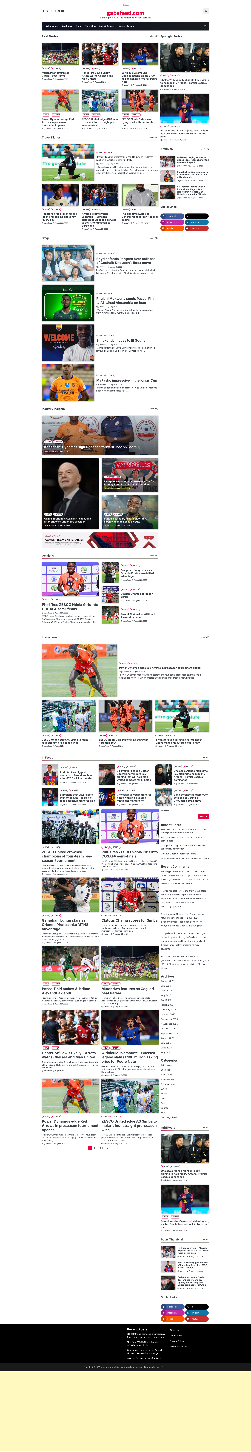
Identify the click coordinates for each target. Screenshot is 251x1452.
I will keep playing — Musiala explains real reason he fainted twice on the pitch (193, 160)
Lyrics (164, 1088)
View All (153, 36)
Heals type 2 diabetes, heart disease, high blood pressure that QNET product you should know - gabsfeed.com (185, 875)
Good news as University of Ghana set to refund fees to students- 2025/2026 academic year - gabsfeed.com (182, 918)
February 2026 (168, 1009)
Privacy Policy (177, 1341)
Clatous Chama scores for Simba (137, 595)
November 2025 (169, 1023)
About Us (174, 1330)
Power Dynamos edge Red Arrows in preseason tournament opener (58, 122)
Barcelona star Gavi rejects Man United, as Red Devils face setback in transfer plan (184, 133)
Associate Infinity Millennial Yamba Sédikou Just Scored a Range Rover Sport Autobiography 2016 (183, 902)
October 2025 (168, 1028)
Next (108, 1148)
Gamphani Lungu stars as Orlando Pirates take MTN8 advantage (137, 573)
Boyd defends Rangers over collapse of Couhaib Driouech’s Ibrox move (126, 261)
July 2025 (166, 1042)
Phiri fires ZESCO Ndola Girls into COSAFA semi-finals (70, 607)
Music (164, 1093)
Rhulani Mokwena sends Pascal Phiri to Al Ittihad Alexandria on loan (126, 300)
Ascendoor (138, 1367)
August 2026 (167, 981)
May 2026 (166, 995)
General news (126, 26)
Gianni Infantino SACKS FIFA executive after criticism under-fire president (67, 520)
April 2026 (166, 1000)
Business (67, 26)
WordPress (162, 1367)
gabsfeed (48, 79)
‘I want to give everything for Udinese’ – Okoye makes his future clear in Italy (124, 159)
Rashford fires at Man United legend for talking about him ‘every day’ (59, 216)
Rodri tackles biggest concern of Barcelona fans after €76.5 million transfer (192, 174)
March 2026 (167, 1004)
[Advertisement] (78, 1411)
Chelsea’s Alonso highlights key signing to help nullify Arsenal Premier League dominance (184, 83)
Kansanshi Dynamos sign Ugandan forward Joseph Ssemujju (93, 447)
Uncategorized (113, 477)
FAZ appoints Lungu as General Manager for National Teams (140, 216)
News (46, 69)
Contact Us (176, 1335)
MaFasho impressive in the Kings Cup (126, 380)
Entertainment (107, 26)
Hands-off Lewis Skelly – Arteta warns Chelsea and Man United (97, 75)
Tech (78, 26)
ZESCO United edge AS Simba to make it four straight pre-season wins (100, 122)
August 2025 (167, 1038)
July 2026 (166, 985)
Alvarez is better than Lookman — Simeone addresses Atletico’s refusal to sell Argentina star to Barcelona (99, 219)
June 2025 (166, 1047)
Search (165, 810)
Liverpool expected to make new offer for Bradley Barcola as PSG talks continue (129, 483)
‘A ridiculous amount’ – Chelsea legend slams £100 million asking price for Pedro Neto (139, 77)
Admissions (52, 26)
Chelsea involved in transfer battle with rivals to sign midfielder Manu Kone (134, 797)
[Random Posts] (205, 26)
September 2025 (170, 1033)
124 (101, 1148)
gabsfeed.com (125, 12)
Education (90, 26)
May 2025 (166, 1052)
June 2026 (166, 990)
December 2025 (169, 1019)
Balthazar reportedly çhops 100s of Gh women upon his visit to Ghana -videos (185, 964)
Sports (56, 69)
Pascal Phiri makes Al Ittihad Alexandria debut (138, 616)
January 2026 (168, 1014)
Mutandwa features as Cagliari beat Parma (55, 74)
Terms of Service (178, 1346)
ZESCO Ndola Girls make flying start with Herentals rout (137, 122)
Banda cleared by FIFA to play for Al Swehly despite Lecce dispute (125, 520)
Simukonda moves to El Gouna (121, 340)
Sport (96, 69)
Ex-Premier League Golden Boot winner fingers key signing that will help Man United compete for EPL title (191, 190)
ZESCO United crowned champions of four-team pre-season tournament (67, 856)
